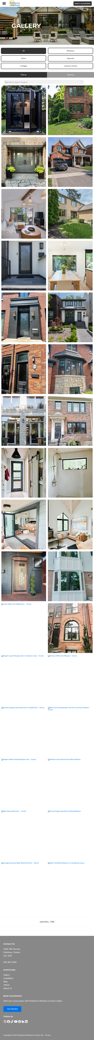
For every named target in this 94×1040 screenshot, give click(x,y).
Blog (5, 982)
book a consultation (83, 3)
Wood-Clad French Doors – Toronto (24, 421)
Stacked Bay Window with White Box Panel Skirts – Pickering (70, 576)
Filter (23, 75)
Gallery (6, 975)
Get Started (12, 1009)
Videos (6, 985)
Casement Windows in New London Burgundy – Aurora (70, 110)
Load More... (47, 922)
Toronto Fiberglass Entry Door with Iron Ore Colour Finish (24, 265)
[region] (47, 26)
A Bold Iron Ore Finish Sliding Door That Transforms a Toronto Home (24, 214)
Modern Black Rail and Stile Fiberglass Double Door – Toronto (23, 110)
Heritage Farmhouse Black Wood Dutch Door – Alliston (24, 887)
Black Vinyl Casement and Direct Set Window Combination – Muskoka (70, 524)
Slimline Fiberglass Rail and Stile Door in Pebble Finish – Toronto (23, 731)
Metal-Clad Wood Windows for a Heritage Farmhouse (70, 887)
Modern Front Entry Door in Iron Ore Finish (23, 317)
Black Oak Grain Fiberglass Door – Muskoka (23, 473)
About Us (7, 988)
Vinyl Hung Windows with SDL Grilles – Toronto (70, 628)
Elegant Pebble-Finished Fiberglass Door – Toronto (23, 783)
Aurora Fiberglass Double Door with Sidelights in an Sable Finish (24, 162)
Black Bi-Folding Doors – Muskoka (23, 524)
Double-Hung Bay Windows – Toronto (70, 369)
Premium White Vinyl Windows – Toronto (70, 680)
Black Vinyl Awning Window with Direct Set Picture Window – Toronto (70, 731)
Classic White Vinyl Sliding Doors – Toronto (23, 628)
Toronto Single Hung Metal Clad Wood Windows (70, 835)
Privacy (48, 1035)
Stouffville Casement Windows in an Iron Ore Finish (70, 162)
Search (70, 75)
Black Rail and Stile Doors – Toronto (24, 835)
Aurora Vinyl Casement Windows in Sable (70, 214)
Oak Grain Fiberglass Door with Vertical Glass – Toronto (24, 576)
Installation (8, 978)
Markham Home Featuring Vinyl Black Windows (70, 783)
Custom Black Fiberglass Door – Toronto (23, 369)
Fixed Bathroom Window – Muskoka (70, 473)
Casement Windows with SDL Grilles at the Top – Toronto (70, 421)
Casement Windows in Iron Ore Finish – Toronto (70, 317)
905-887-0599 (10, 962)
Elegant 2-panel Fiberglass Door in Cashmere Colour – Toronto (23, 680)
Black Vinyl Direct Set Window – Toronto (70, 265)
